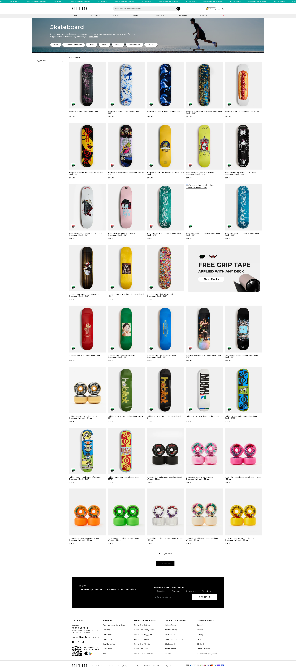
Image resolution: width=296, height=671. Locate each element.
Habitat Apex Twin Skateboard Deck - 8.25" (204, 416)
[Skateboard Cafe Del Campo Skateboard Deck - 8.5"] (243, 329)
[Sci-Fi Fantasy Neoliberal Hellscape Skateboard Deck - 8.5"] (165, 329)
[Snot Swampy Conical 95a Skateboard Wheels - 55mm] (126, 512)
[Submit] (178, 9)
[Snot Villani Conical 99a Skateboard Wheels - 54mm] (165, 512)
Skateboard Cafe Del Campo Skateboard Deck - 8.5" (241, 356)
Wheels (104, 45)
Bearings (118, 45)
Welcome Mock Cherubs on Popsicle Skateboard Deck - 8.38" (240, 173)
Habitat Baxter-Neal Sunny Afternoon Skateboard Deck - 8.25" (84, 478)
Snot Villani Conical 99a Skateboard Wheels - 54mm (165, 539)
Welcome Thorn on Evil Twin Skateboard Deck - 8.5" (203, 234)
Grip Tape (151, 45)
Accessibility (135, 666)
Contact (200, 625)
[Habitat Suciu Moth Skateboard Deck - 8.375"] (126, 451)
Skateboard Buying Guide (207, 653)
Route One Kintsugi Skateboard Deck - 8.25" (124, 112)
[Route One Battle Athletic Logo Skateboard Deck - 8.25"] (204, 85)
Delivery (200, 634)
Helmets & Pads (134, 45)
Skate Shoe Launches (174, 639)
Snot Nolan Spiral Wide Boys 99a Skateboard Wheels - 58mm (199, 478)
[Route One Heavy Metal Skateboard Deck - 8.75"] (126, 146)
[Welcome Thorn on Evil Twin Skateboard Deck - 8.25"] (243, 207)
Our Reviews (108, 639)
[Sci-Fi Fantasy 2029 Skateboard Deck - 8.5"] (87, 329)
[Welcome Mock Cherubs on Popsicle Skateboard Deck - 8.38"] (243, 146)
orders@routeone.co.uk (85, 637)
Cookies (111, 666)
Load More (165, 563)
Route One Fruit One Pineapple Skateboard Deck (165, 173)
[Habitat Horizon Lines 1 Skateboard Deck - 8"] (165, 390)
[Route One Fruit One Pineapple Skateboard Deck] (165, 146)
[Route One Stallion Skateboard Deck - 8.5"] (165, 85)
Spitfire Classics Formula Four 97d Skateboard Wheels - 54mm (83, 417)
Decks (56, 45)
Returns (200, 630)
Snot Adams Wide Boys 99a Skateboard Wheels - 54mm (202, 539)
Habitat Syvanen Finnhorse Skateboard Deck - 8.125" (241, 417)
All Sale (168, 653)
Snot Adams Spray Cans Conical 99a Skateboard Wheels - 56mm (84, 539)
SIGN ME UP (205, 597)
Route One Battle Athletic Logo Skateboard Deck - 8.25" (204, 112)
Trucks (91, 45)
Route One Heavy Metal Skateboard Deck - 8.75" (126, 173)
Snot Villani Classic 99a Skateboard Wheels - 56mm (243, 478)
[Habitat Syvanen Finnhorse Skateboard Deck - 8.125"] (243, 390)
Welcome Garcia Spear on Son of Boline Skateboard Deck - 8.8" (85, 234)
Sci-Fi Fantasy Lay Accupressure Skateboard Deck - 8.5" (121, 356)
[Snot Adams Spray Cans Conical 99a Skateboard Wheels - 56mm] (87, 512)
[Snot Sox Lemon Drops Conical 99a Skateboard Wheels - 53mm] (243, 512)
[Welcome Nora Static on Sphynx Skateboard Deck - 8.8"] (126, 207)
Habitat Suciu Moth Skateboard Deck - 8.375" (124, 478)
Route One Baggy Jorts (143, 634)
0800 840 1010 (80, 628)
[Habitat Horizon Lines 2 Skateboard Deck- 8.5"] (126, 390)
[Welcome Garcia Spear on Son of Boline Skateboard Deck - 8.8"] (87, 207)
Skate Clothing (171, 630)
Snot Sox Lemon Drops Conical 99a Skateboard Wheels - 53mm (239, 539)
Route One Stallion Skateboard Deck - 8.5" (164, 111)
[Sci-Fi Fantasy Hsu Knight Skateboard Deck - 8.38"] (126, 268)
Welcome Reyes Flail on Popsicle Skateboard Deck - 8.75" (200, 173)
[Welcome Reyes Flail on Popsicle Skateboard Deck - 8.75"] (204, 146)
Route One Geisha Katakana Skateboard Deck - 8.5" (86, 173)
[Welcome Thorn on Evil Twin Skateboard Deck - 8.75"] (165, 207)
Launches (183, 16)
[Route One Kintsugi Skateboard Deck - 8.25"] (126, 85)
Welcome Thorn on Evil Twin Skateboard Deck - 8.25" (242, 234)
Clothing (116, 16)
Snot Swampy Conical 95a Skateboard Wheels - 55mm (123, 539)
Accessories (138, 16)
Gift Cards (200, 644)
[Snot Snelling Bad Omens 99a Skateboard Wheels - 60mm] (165, 451)
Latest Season (171, 625)
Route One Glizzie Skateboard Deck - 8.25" (243, 111)
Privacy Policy (122, 666)
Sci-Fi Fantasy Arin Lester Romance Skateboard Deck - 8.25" (84, 295)
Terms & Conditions (98, 666)
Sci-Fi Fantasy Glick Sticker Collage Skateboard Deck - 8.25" (161, 295)
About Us (203, 16)
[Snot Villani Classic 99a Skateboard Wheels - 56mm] (243, 451)
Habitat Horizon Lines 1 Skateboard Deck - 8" (165, 417)
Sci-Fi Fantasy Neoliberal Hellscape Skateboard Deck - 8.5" (161, 356)
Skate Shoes (95, 16)
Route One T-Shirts (142, 644)
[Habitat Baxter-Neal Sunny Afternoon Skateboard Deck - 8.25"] (87, 451)
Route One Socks (141, 649)
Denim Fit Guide (203, 649)
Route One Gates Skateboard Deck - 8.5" (86, 111)
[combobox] (146, 8)
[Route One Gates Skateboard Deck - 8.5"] (87, 85)
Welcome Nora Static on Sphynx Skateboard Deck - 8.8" (121, 234)
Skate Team (108, 649)
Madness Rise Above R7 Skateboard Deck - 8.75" (204, 356)
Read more (93, 37)
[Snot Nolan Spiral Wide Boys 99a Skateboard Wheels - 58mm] (204, 451)
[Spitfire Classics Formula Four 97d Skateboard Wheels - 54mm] (87, 390)
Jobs (105, 653)
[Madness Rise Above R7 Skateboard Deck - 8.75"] (204, 329)
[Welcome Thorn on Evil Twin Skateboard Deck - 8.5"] (204, 207)
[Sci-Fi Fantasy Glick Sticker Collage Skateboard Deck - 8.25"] (165, 268)
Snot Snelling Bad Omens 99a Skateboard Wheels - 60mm (164, 478)
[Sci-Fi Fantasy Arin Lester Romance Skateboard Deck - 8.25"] (87, 268)
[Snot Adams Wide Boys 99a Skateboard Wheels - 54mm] (204, 512)
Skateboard (161, 16)
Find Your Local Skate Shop (114, 625)
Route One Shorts (141, 639)
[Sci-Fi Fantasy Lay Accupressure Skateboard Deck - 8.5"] (126, 329)
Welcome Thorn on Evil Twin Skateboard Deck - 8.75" (164, 234)
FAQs (199, 639)
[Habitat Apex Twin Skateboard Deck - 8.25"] (204, 390)
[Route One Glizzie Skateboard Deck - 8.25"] (243, 85)
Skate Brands (170, 649)
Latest (74, 16)
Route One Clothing (142, 625)
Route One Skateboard (143, 653)
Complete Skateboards (74, 45)
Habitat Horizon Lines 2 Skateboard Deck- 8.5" (125, 417)
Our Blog (106, 630)
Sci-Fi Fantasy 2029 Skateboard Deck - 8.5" (87, 355)
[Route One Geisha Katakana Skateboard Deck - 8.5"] (87, 146)
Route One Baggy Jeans (144, 630)
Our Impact (107, 634)
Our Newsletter (109, 644)
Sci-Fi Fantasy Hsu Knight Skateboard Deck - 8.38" (126, 295)
